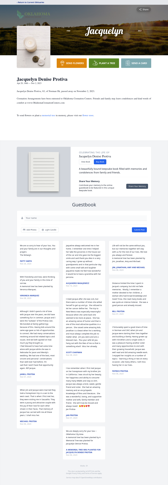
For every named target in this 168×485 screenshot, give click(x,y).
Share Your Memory (137, 186)
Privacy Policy (77, 473)
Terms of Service (91, 473)
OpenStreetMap (87, 477)
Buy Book (100, 161)
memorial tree (48, 115)
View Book (85, 161)
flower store (87, 115)
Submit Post (139, 229)
